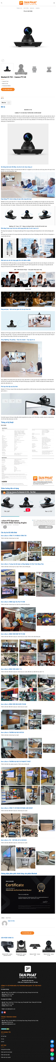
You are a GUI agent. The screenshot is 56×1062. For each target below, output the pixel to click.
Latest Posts (8, 917)
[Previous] (4, 38)
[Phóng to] (3, 60)
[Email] (52, 1050)
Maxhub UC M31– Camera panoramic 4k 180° (7, 955)
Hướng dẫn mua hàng (5, 1049)
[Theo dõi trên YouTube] (5, 1012)
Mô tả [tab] (2, 98)
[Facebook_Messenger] (52, 1041)
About (3, 917)
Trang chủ (19, 8)
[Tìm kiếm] (1, 3)
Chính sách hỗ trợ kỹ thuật (6, 1052)
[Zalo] (52, 1046)
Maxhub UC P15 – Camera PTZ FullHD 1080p (21, 955)
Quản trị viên (11, 921)
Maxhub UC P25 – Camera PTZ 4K (49, 955)
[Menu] (54, 3)
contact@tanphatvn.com (10, 1009)
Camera (37, 8)
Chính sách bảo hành (5, 1054)
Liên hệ (2, 1041)
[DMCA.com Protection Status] (5, 1029)
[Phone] (52, 1054)
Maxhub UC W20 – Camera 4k (35, 955)
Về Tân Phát (3, 1036)
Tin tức (2, 1039)
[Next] (52, 38)
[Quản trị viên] (4, 923)
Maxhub (32, 8)
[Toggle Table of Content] (8, 103)
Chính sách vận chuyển (6, 1057)
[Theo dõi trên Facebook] (2, 1012)
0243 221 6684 (10, 994)
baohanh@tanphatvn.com (10, 1024)
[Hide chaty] (52, 1058)
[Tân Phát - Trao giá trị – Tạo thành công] (28, 3)
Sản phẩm (25, 8)
